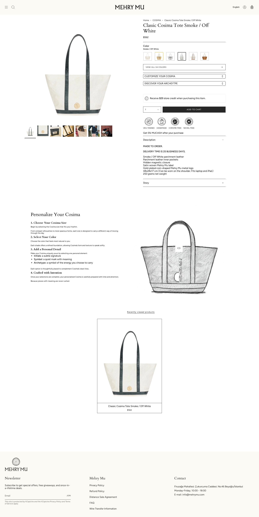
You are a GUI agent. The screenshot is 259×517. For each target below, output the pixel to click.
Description (149, 139)
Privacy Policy (55, 502)
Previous (25, 71)
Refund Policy (96, 491)
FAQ (91, 502)
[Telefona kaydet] (125, 30)
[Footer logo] (16, 464)
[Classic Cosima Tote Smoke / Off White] (129, 361)
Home (146, 20)
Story (146, 182)
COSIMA (157, 20)
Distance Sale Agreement (103, 497)
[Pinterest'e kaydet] (125, 23)
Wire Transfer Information (103, 508)
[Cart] (252, 7)
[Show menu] (6, 7)
